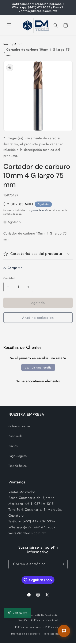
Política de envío (55, 627)
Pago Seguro (17, 456)
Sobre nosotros (19, 426)
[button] (9, 25)
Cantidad (9, 278)
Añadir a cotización (38, 317)
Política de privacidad (44, 620)
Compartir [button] (15, 267)
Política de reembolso (28, 627)
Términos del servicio (56, 633)
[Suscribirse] (62, 564)
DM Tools (35, 615)
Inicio (7, 44)
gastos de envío (39, 210)
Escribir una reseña (38, 367)
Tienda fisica (17, 466)
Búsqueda (15, 436)
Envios (13, 446)
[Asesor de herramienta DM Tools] (64, 631)
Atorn (18, 44)
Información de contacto (25, 633)
